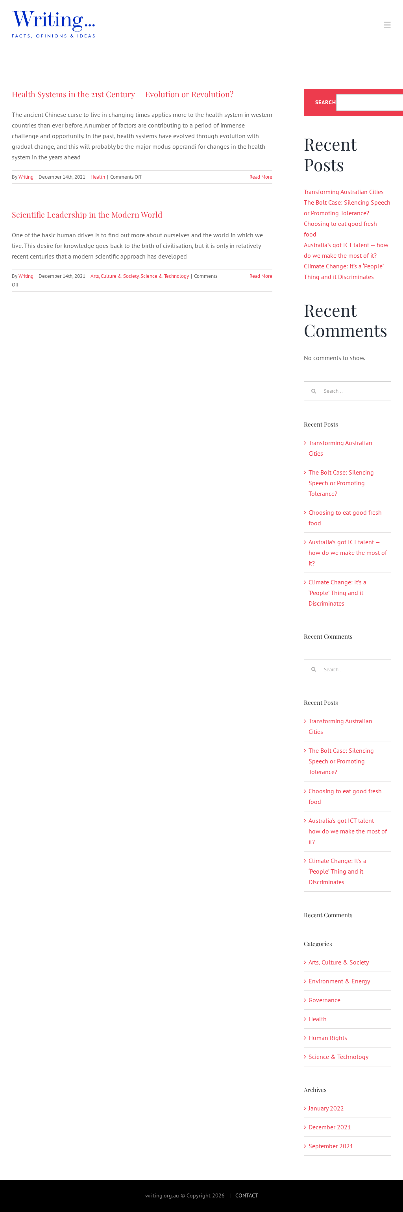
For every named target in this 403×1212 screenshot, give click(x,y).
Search (325, 102)
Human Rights (328, 1038)
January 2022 (326, 1108)
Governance (324, 1000)
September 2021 (331, 1146)
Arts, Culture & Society (115, 276)
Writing (25, 177)
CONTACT (246, 1195)
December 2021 (330, 1127)
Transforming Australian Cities (344, 192)
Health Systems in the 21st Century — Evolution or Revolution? (122, 94)
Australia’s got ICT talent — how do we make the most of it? (348, 552)
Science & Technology (164, 276)
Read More (261, 177)
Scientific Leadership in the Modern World (87, 214)
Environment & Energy (339, 981)
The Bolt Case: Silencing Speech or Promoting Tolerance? (341, 482)
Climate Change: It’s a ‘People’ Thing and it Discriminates (337, 592)
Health (98, 177)
